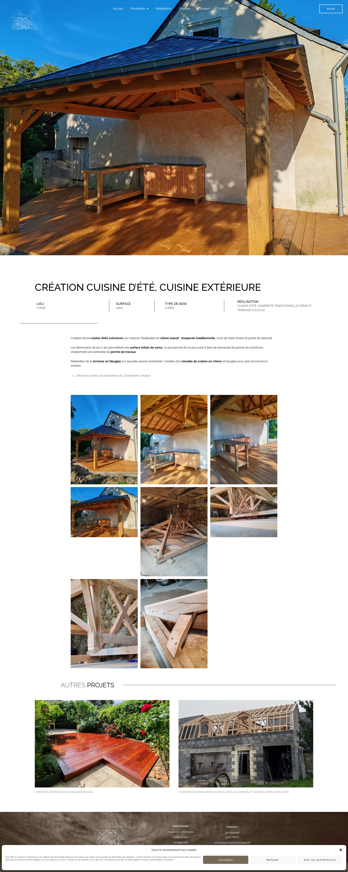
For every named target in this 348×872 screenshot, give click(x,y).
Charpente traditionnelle (180, 832)
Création (184, 8)
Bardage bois (180, 842)
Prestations (137, 8)
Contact (222, 8)
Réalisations (164, 8)
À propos (203, 8)
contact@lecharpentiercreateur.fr (232, 842)
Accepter (226, 859)
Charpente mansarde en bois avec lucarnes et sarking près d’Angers (234, 792)
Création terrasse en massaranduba (64, 792)
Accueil (118, 8)
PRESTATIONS (180, 826)
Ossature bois (180, 837)
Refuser (273, 859)
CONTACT (232, 827)
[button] (341, 850)
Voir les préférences (320, 859)
